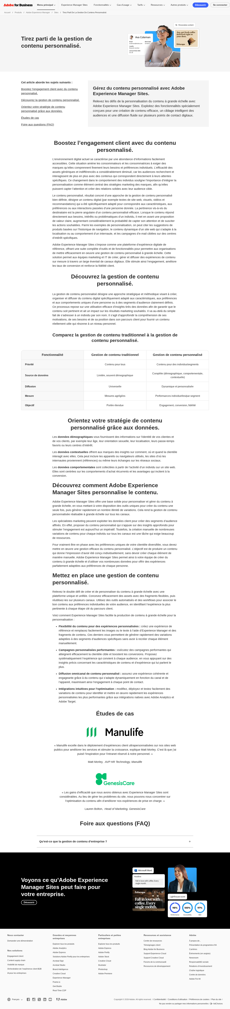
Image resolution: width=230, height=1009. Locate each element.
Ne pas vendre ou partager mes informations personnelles (184, 1004)
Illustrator (102, 965)
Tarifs (140, 5)
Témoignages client (152, 945)
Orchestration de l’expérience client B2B (24, 969)
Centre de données (197, 975)
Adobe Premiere (105, 973)
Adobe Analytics (59, 948)
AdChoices (218, 1004)
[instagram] (33, 999)
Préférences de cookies (199, 999)
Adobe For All (195, 979)
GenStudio (57, 986)
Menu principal (45, 5)
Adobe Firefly (104, 952)
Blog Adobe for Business (154, 949)
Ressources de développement (157, 966)
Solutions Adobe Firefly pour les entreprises (71, 957)
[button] (14, 999)
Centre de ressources (153, 941)
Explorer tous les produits (63, 944)
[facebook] (28, 999)
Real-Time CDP (59, 990)
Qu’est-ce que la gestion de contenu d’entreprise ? (73, 841)
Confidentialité (159, 999)
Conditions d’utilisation (177, 999)
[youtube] (50, 999)
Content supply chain (16, 960)
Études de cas (30, 117)
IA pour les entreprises (16, 973)
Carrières (193, 949)
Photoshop (102, 969)
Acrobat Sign (58, 961)
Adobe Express (59, 952)
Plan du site (216, 999)
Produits (18, 12)
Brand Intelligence (60, 969)
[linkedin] (44, 999)
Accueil (7, 12)
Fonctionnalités (101, 5)
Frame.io (56, 982)
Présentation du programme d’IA (203, 945)
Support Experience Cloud (155, 953)
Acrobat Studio (59, 965)
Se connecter (220, 5)
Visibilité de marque (15, 965)
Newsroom (193, 958)
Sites (56, 12)
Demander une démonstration (20, 941)
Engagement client (15, 956)
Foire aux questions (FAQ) (37, 124)
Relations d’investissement (200, 966)
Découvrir (200, 5)
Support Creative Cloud (154, 958)
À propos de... (195, 941)
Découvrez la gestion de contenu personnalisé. (50, 100)
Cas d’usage (123, 5)
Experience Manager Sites (74, 5)
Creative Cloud (59, 973)
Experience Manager (62, 978)
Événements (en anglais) (199, 953)
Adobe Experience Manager (38, 12)
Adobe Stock (103, 957)
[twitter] (39, 999)
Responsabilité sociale (199, 962)
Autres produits (178, 5)
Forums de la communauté (155, 962)
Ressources (157, 5)
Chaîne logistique (196, 970)
